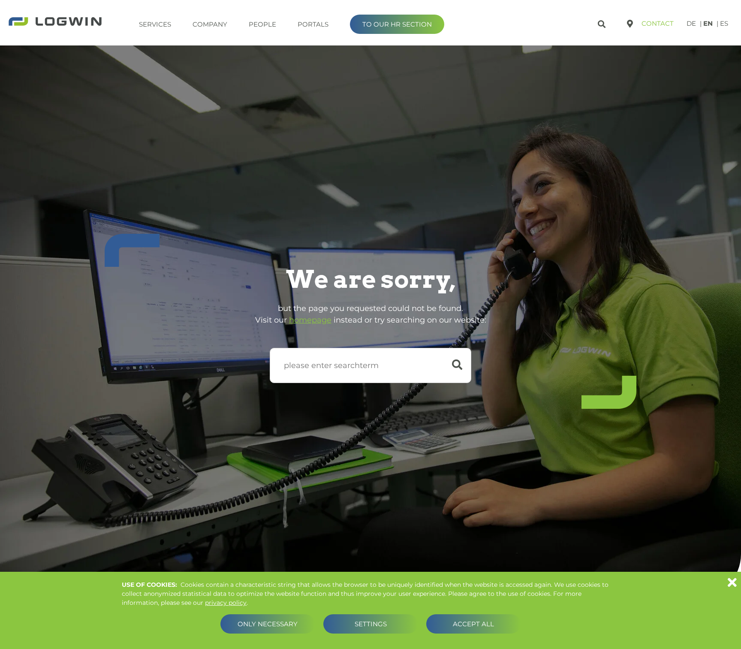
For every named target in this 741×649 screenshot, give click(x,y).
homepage (310, 320)
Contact (658, 23)
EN (708, 23)
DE (691, 23)
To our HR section (397, 24)
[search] (603, 22)
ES (724, 23)
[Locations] (630, 23)
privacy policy (226, 603)
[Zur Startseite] (55, 22)
